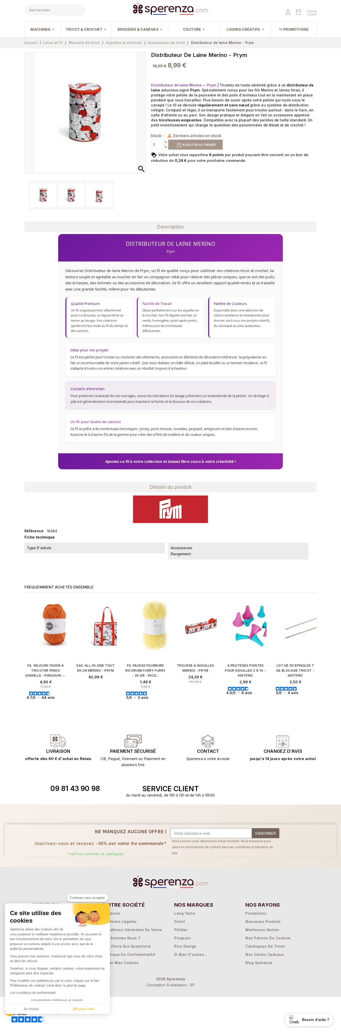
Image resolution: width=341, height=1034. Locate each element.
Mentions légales (120, 921)
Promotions (255, 913)
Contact (208, 751)
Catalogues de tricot (265, 946)
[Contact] (58, 741)
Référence (33, 531)
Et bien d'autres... (190, 954)
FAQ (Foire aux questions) (127, 946)
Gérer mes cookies (121, 963)
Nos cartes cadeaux (264, 954)
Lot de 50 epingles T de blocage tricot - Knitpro (295, 670)
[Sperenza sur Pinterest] (287, 788)
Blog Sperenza (259, 963)
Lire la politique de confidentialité (33, 993)
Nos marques (193, 904)
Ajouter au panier (198, 145)
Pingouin (182, 938)
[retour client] (283, 741)
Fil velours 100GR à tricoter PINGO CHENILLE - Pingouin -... (45, 670)
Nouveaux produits (263, 921)
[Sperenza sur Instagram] (276, 788)
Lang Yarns (184, 913)
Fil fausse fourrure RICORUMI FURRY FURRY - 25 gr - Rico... (145, 670)
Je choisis (31, 1009)
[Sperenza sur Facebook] (264, 788)
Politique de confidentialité (129, 954)
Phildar (180, 930)
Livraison (58, 751)
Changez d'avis (283, 751)
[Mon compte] (288, 12)
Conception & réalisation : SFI (170, 985)
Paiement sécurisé (133, 751)
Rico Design (185, 946)
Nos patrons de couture (267, 938)
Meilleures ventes (262, 930)
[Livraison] (133, 741)
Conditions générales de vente (132, 930)
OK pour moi (83, 1009)
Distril (179, 921)
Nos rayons (262, 904)
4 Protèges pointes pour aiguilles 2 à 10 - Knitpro (245, 670)
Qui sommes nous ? (121, 938)
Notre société (124, 904)
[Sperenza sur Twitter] (253, 788)
